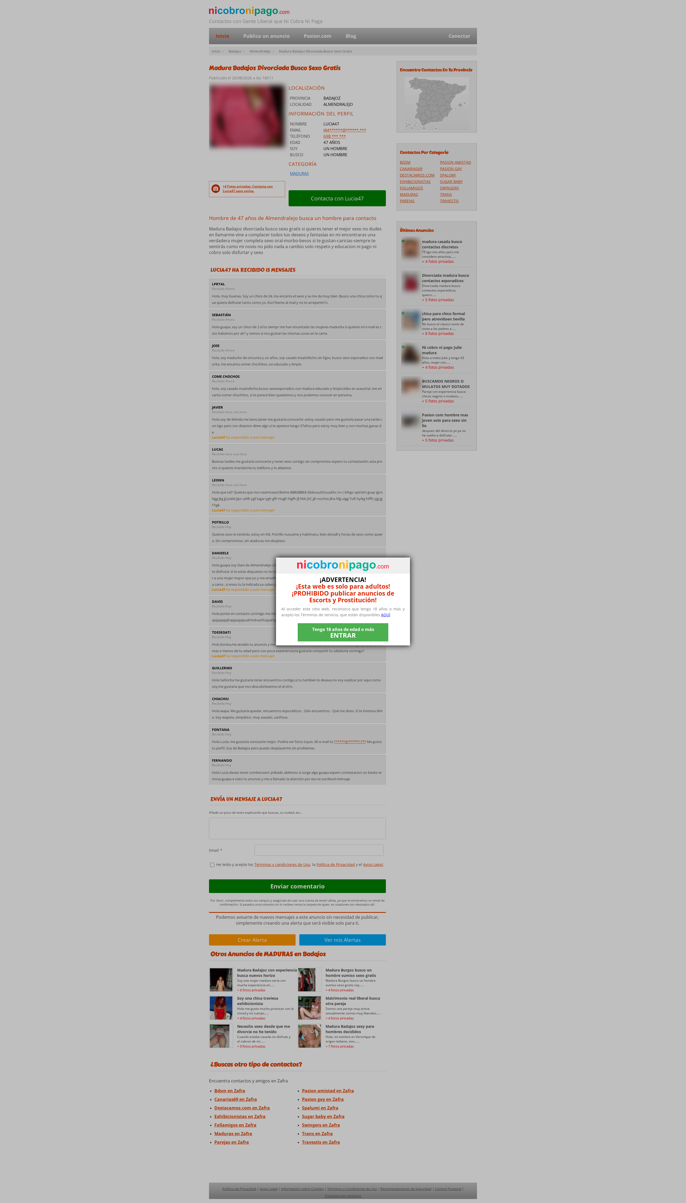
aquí (385, 614)
